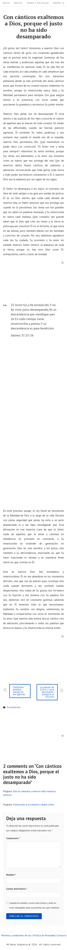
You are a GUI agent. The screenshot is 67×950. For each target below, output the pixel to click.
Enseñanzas (14, 707)
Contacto (61, 935)
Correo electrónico (16, 888)
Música (18, 3)
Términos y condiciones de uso (16, 935)
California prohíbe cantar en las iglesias (19, 691)
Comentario (13, 838)
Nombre (11, 874)
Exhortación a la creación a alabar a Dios (33, 804)
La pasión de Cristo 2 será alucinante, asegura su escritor (47, 692)
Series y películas (38, 3)
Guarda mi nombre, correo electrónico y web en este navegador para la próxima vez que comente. (35, 905)
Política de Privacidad (44, 935)
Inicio (6, 3)
